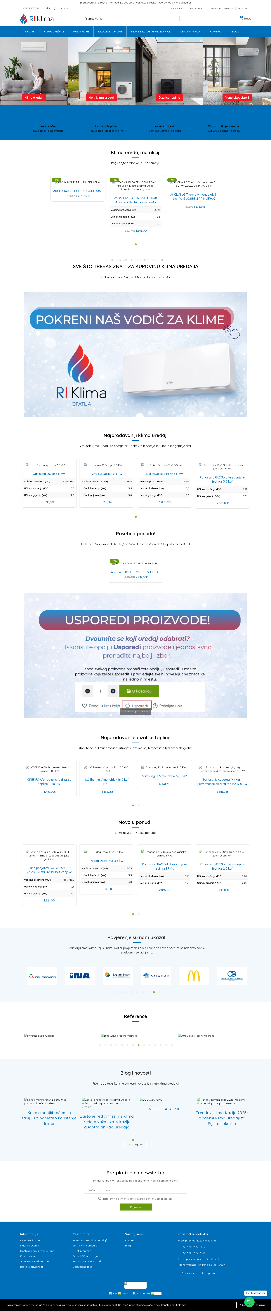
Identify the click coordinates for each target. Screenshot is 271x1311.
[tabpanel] (42, 975)
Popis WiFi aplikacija (85, 1256)
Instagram (208, 1273)
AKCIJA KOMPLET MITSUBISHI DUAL (77, 191)
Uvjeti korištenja (30, 1240)
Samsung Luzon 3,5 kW (49, 474)
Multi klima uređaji (101, 97)
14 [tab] (172, 1045)
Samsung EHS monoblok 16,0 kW (164, 776)
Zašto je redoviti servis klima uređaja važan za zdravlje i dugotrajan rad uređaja (107, 1121)
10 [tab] (150, 1045)
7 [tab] (148, 992)
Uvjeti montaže (82, 1251)
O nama (130, 1240)
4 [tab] (132, 992)
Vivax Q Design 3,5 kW (106, 474)
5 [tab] (137, 992)
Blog (128, 1245)
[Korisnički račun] (231, 18)
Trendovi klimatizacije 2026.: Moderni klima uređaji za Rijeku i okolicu (222, 1118)
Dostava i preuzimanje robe (37, 1251)
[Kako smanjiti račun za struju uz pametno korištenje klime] (49, 1101)
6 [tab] (143, 992)
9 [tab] (159, 992)
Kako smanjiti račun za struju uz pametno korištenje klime (49, 1118)
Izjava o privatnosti (32, 1266)
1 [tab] (115, 992)
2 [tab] (121, 992)
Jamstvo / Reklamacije (34, 1261)
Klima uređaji (34, 97)
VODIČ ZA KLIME (164, 1109)
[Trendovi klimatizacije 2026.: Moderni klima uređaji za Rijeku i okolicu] (221, 1101)
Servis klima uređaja (85, 1245)
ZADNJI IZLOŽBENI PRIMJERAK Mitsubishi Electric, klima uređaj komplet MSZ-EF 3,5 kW (135, 202)
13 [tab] (166, 1045)
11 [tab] (155, 1045)
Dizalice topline (169, 97)
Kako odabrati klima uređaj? (90, 1240)
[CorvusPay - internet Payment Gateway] (135, 1285)
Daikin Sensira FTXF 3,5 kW (164, 474)
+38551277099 (31, 8)
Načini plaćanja (29, 1245)
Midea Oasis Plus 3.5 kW (107, 861)
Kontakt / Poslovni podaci (89, 1261)
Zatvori (243, 1305)
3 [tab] (126, 992)
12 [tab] (161, 1045)
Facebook (188, 1273)
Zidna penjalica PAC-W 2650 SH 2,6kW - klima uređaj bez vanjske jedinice (49, 872)
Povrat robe (27, 1256)
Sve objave (135, 1144)
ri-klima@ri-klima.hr (56, 8)
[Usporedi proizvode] (135, 719)
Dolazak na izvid (83, 1266)
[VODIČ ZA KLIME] (151, 1099)
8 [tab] (154, 992)
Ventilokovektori (237, 97)
